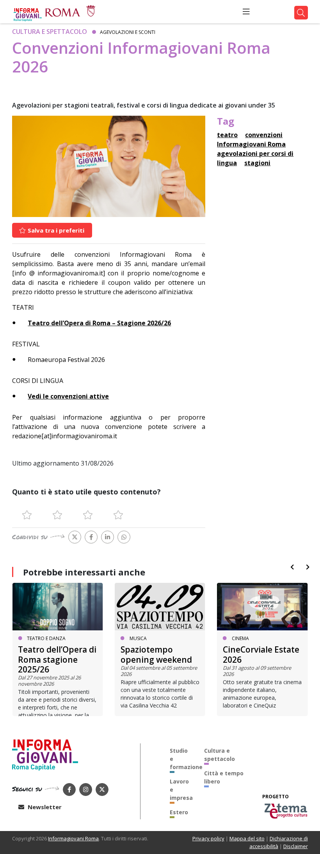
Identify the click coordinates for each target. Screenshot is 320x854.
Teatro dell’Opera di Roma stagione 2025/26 (57, 659)
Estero (179, 812)
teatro (227, 135)
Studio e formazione (181, 759)
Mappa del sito (247, 838)
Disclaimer (295, 846)
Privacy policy (208, 838)
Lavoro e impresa (181, 789)
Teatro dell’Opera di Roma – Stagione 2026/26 (99, 323)
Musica (138, 638)
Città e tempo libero (224, 777)
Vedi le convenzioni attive (68, 396)
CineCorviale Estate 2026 (261, 654)
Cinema (240, 638)
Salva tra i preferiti (55, 230)
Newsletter (44, 807)
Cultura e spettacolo (49, 31)
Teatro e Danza (46, 638)
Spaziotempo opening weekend (156, 654)
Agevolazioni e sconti (127, 32)
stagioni (257, 163)
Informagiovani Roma (73, 838)
